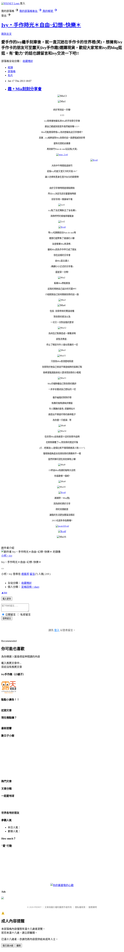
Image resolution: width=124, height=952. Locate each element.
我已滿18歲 (8, 945)
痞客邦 (25, 574)
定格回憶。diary (30, 586)
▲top (4, 592)
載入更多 (7, 599)
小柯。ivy (6, 555)
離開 (18, 945)
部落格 (12, 71)
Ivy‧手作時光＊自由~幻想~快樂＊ (41, 25)
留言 (32, 574)
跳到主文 (6, 34)
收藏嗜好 (28, 61)
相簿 (10, 67)
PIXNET (37, 907)
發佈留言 (7, 618)
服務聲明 (92, 907)
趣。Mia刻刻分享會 (25, 89)
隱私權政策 (80, 907)
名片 (10, 75)
